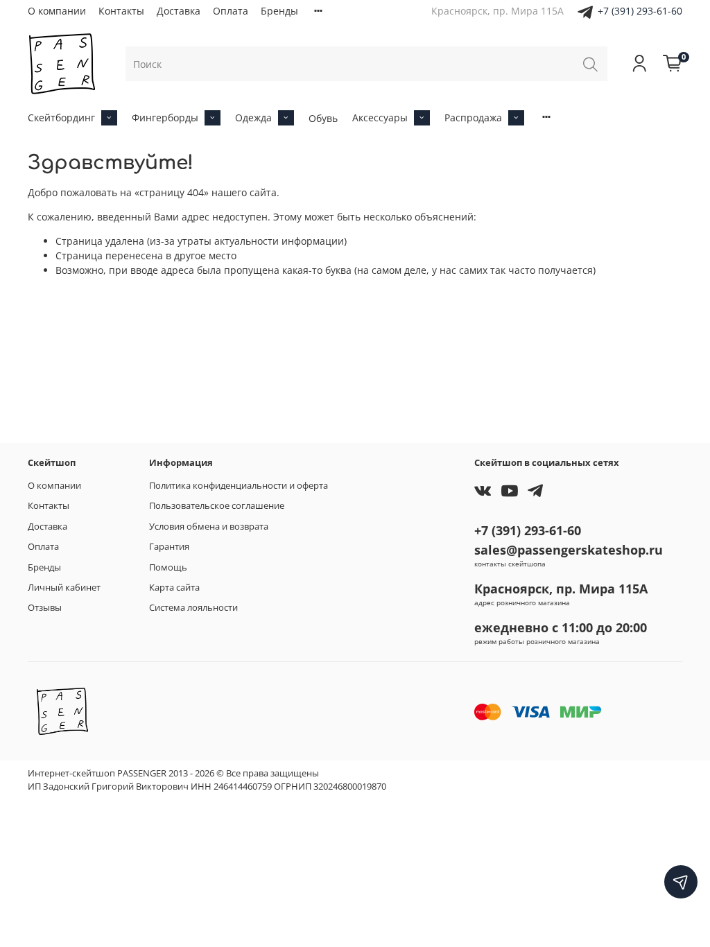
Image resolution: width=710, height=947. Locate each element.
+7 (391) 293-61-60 (640, 10)
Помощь (168, 567)
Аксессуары (380, 117)
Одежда (253, 117)
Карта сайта (174, 587)
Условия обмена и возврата (208, 526)
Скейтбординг (61, 117)
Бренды (279, 10)
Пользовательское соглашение (216, 506)
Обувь (323, 118)
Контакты (121, 10)
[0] (672, 63)
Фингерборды (165, 117)
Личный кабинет (64, 587)
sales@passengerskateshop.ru (568, 549)
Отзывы (45, 608)
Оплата (230, 10)
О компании (57, 10)
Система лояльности (193, 608)
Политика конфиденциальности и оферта (238, 486)
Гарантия (169, 547)
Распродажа (473, 117)
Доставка (178, 10)
